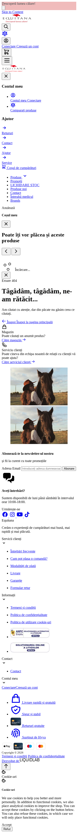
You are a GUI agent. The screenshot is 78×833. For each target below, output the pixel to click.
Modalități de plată (23, 566)
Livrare (15, 573)
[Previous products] (6, 251)
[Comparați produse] (5, 35)
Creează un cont (27, 46)
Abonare (69, 468)
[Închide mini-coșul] (6, 224)
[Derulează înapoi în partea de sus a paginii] (6, 766)
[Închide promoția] (3, 8)
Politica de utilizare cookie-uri (30, 622)
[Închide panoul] (6, 275)
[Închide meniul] (6, 76)
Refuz (7, 829)
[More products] (15, 251)
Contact (15, 671)
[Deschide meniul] (7, 60)
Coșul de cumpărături (21, 168)
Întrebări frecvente (22, 551)
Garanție (16, 580)
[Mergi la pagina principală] (17, 21)
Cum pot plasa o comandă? (28, 558)
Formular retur (20, 588)
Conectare (9, 46)
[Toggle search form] (6, 27)
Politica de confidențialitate (28, 615)
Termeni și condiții (23, 607)
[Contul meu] (6, 40)
